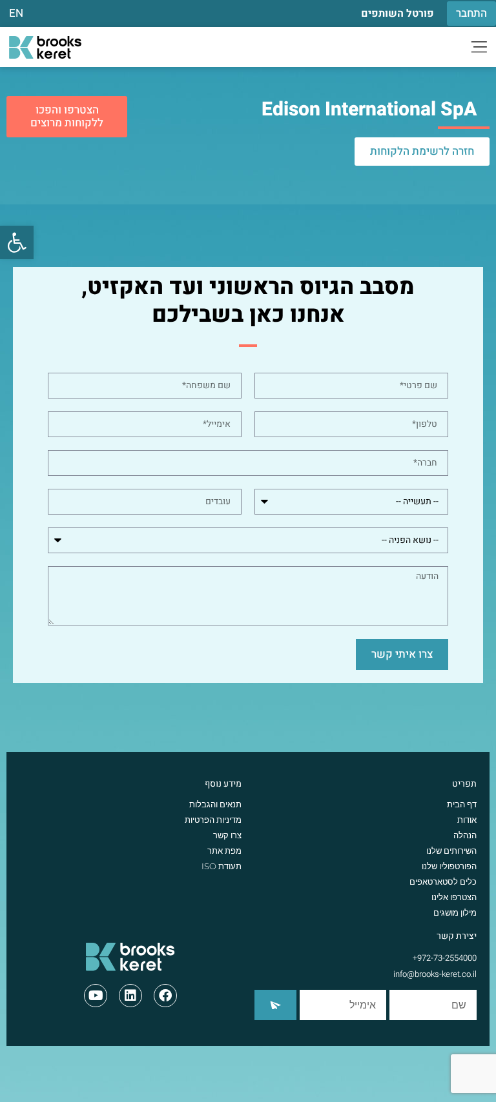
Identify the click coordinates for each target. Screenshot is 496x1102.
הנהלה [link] (465, 835)
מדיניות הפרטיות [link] (213, 819)
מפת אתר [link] (224, 850)
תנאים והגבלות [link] (215, 804)
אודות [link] (467, 819)
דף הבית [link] (462, 804)
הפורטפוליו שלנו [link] (449, 866)
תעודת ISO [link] (222, 866)
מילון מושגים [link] (455, 912)
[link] (17, 242)
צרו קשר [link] (227, 835)
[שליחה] (275, 1005)
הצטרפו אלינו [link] (454, 896)
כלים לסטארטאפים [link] (443, 881)
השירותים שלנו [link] (451, 850)
